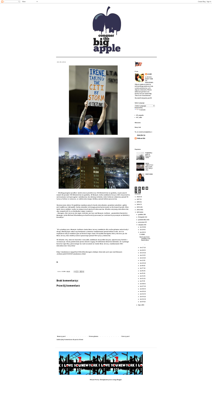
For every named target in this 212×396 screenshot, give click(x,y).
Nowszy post (61, 336)
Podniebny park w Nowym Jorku (148, 155)
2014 (138, 204)
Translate (142, 110)
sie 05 (142, 291)
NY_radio (139, 117)
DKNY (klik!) (149, 174)
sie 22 (142, 258)
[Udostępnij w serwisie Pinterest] (83, 272)
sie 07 (142, 286)
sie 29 (142, 229)
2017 (138, 199)
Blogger (119, 379)
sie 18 (142, 265)
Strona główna (93, 336)
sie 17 (142, 268)
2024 (138, 197)
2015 (138, 202)
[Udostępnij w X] (79, 272)
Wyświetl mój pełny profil (143, 98)
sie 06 (142, 289)
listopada (141, 217)
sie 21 (142, 260)
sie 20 (142, 263)
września (141, 222)
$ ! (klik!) (142, 234)
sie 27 (142, 247)
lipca (140, 305)
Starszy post (125, 336)
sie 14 (142, 276)
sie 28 (142, 232)
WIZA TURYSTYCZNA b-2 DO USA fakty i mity (149, 167)
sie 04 (142, 294)
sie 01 (142, 301)
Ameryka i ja (141, 135)
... (146, 243)
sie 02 (142, 299)
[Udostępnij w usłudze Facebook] (81, 272)
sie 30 (142, 227)
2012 (138, 209)
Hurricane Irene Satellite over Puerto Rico (145, 238)
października (142, 219)
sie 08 (142, 283)
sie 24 (142, 253)
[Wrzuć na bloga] (77, 272)
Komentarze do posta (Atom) (73, 339)
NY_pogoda (140, 115)
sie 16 (142, 271)
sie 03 (142, 296)
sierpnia (141, 225)
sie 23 (142, 255)
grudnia (140, 214)
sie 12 (142, 278)
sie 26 (142, 250)
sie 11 (142, 281)
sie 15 (142, 273)
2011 (138, 212)
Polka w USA (141, 138)
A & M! (149, 74)
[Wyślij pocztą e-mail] (75, 272)
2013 (138, 207)
